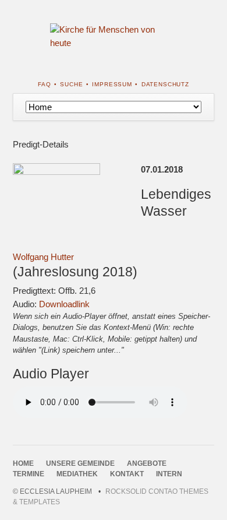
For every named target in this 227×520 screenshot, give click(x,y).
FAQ (44, 84)
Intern (169, 474)
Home (23, 463)
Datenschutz (165, 84)
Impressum (112, 84)
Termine (28, 474)
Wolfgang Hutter (43, 257)
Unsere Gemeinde (80, 463)
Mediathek (77, 474)
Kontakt (127, 474)
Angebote (146, 463)
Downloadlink (64, 304)
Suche (71, 84)
